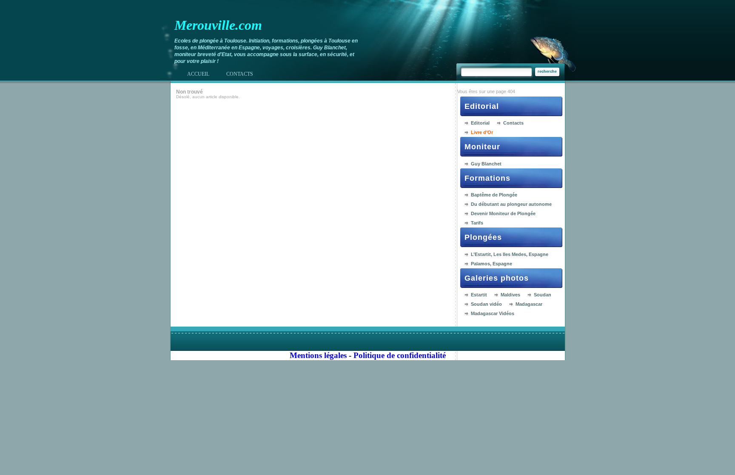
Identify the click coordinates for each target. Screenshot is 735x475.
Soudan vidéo (486, 304)
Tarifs (477, 222)
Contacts (513, 122)
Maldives (510, 294)
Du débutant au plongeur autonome (511, 204)
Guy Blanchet (486, 163)
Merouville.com (218, 25)
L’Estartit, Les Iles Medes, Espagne (509, 254)
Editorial (480, 122)
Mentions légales (318, 355)
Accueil (198, 74)
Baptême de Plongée (494, 194)
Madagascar (529, 304)
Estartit (479, 294)
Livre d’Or (482, 132)
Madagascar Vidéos (492, 313)
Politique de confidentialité (399, 355)
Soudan (542, 294)
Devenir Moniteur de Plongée (503, 213)
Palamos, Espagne (491, 263)
